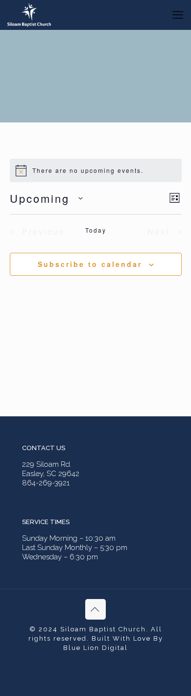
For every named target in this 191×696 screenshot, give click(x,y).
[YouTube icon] (100, 661)
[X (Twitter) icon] (90, 661)
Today (95, 230)
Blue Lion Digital (95, 647)
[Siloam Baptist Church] (29, 14)
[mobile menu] (177, 14)
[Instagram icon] (111, 661)
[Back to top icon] (95, 609)
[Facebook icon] (80, 661)
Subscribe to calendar (90, 264)
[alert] (96, 170)
